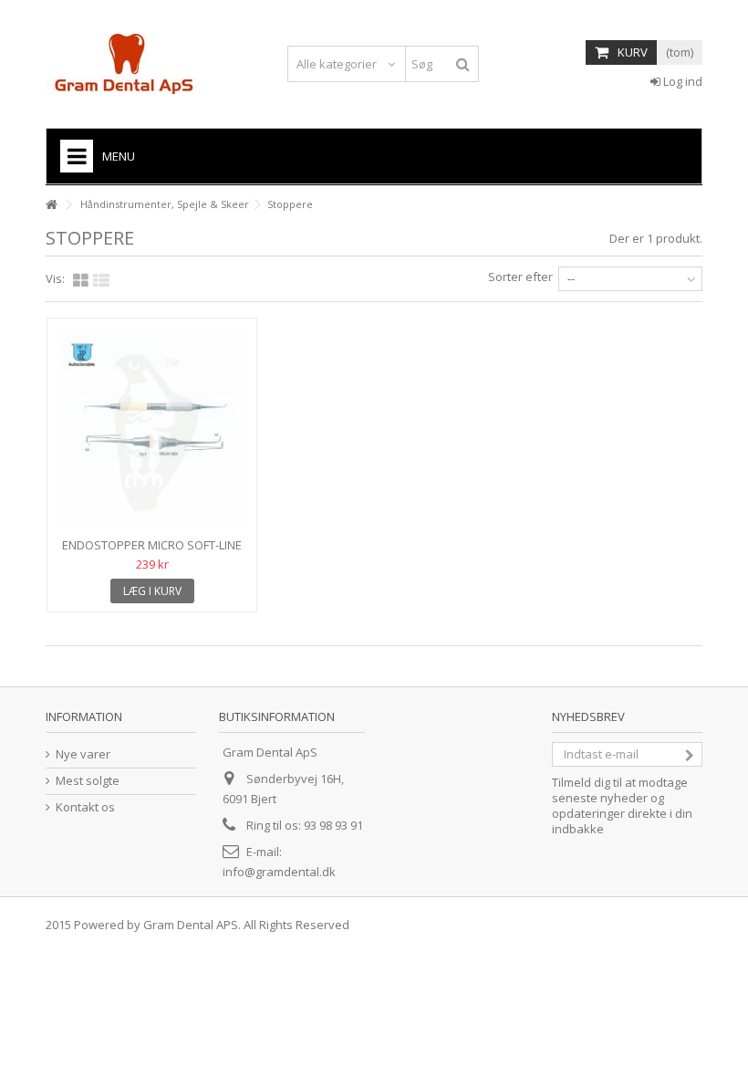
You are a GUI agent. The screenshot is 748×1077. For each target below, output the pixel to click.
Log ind (681, 81)
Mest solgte (87, 781)
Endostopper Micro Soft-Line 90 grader (152, 553)
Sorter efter (520, 276)
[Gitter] (80, 281)
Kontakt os (85, 807)
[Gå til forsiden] (51, 204)
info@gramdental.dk (279, 871)
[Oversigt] (101, 281)
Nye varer (83, 754)
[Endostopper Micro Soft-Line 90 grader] (152, 430)
